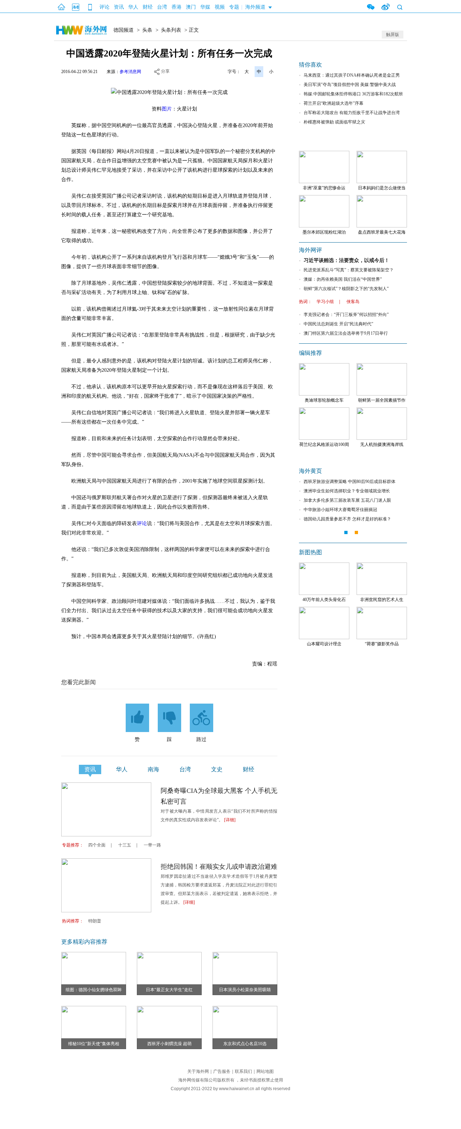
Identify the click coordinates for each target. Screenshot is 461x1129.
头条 (147, 30)
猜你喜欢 (310, 65)
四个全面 (97, 845)
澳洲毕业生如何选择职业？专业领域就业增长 (347, 490)
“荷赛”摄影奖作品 (382, 643)
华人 (133, 7)
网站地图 (265, 1071)
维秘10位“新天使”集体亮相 (93, 1043)
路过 (201, 739)
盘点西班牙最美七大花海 (382, 232)
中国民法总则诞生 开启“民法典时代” (338, 323)
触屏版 (392, 34)
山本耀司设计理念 (324, 643)
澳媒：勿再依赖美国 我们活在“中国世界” (343, 279)
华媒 (205, 7)
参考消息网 (130, 71)
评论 (104, 7)
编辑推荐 (310, 353)
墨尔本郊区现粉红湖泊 (324, 232)
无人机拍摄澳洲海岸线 (381, 444)
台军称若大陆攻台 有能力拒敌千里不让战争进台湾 (352, 112)
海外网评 (310, 250)
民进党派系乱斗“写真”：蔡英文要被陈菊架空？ (349, 269)
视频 (220, 7)
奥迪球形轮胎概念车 (324, 400)
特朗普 (94, 920)
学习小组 (325, 301)
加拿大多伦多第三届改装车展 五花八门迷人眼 (347, 500)
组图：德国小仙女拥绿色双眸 (94, 989)
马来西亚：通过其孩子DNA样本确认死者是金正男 (352, 75)
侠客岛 (352, 301)
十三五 (124, 845)
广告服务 (221, 1071)
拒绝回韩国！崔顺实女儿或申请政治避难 (219, 866)
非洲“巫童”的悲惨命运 (324, 187)
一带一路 (152, 845)
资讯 (119, 7)
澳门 (191, 7)
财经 (148, 7)
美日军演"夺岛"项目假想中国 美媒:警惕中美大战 (350, 84)
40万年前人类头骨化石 (324, 599)
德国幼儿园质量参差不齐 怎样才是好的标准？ (347, 518)
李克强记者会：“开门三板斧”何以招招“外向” (346, 314)
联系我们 (243, 1071)
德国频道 (123, 30)
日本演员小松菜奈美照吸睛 (245, 989)
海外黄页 (310, 471)
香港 (176, 7)
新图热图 (310, 552)
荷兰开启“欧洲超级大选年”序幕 (333, 103)
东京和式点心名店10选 (245, 1043)
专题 (234, 7)
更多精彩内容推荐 (84, 942)
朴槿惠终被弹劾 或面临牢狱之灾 (334, 122)
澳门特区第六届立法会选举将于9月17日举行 (346, 333)
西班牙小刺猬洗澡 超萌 (169, 1043)
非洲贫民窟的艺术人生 (381, 599)
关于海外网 (198, 1071)
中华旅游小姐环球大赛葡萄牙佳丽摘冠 (340, 509)
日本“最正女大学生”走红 (169, 989)
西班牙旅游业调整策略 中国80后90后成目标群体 (349, 481)
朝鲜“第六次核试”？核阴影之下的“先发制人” (346, 288)
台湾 (162, 7)
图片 (167, 109)
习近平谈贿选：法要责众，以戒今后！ (346, 260)
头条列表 (171, 30)
